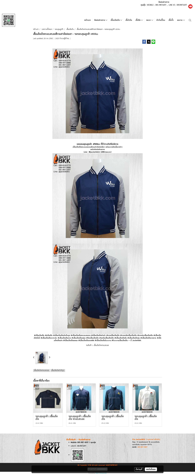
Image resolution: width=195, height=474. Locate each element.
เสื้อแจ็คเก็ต (115, 20)
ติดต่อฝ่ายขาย (100, 20)
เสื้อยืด (138, 20)
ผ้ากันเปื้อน (161, 20)
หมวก (148, 20)
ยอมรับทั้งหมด (151, 469)
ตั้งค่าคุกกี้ (139, 469)
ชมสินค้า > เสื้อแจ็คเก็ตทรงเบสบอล (97, 345)
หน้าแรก (87, 20)
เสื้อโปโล (128, 20)
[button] (190, 20)
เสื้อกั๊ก (171, 20)
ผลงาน (180, 20)
